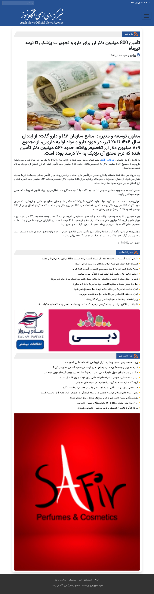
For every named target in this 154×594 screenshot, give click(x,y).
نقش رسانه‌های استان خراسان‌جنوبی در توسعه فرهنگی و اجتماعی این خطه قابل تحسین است (89, 393)
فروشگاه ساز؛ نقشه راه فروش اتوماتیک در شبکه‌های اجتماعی (106, 383)
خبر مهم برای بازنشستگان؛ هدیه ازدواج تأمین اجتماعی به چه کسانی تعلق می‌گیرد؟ (95, 368)
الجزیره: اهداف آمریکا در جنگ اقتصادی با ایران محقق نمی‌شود (106, 289)
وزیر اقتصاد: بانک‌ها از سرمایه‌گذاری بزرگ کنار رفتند (112, 299)
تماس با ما (60, 580)
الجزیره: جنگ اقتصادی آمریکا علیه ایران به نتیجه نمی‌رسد (108, 294)
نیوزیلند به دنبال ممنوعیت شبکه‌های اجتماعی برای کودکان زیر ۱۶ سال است (99, 378)
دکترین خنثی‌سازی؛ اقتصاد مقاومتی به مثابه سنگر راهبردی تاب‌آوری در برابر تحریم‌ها (94, 279)
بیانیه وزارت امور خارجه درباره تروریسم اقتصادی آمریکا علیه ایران (105, 269)
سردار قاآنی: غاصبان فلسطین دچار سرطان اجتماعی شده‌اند (108, 408)
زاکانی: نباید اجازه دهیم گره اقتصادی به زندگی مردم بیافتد (108, 274)
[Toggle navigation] (146, 16)
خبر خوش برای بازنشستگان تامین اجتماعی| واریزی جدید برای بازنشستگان (100, 388)
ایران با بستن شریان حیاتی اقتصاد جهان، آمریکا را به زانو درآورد (105, 284)
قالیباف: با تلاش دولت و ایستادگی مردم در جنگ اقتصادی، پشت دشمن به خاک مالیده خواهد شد (87, 304)
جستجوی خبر (85, 580)
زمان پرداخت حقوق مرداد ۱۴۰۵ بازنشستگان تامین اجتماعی (107, 403)
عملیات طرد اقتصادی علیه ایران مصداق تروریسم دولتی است (106, 264)
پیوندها (72, 580)
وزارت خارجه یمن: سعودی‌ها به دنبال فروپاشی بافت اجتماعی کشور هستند (99, 362)
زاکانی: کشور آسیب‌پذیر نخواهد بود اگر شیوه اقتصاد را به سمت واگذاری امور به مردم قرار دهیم (90, 259)
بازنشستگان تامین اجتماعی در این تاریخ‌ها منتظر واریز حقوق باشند (104, 398)
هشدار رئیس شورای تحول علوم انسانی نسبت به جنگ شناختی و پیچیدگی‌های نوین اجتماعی (91, 373)
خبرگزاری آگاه (108, 160)
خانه (97, 580)
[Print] (138, 55)
